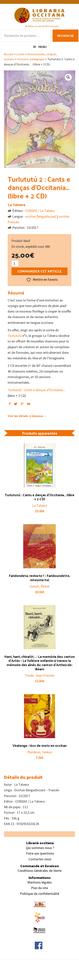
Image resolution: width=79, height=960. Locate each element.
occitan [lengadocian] (40, 216)
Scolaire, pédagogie (30, 59)
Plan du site (39, 888)
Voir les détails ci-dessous (25, 415)
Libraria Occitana (39, 15)
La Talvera (16, 204)
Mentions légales (39, 882)
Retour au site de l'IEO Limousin (43, 26)
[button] (68, 77)
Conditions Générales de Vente (40, 870)
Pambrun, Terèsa (39, 752)
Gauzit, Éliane (39, 586)
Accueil (8, 54)
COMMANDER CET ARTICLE (39, 271)
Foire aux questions (40, 853)
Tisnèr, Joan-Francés (39, 675)
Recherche (65, 35)
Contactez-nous (40, 859)
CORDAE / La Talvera (40, 210)
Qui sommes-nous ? (40, 848)
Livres (20, 54)
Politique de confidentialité (39, 893)
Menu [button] (42, 46)
